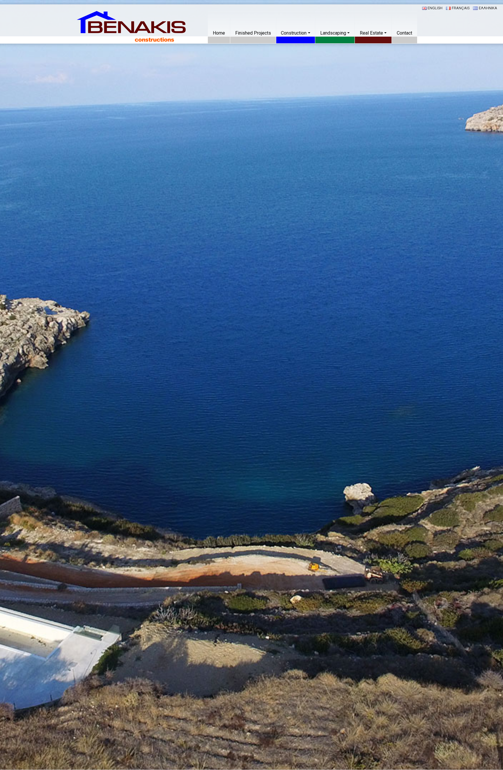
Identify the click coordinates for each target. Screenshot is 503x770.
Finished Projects (253, 33)
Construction (294, 33)
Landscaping (333, 33)
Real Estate (371, 33)
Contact (404, 33)
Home (219, 33)
